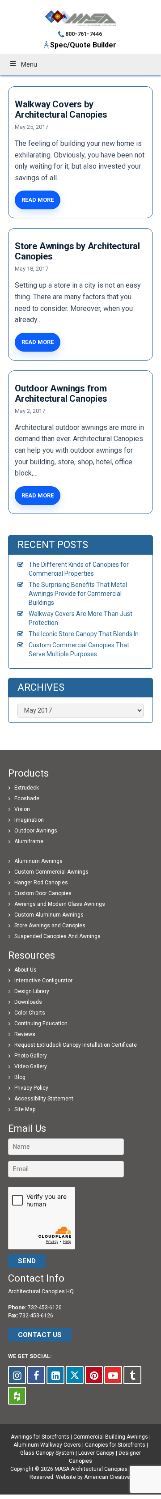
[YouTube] (113, 1375)
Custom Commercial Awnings (51, 872)
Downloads (28, 1002)
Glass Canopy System (47, 1453)
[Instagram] (17, 1375)
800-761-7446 (83, 33)
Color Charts (29, 1013)
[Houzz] (17, 1396)
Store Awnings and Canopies (49, 925)
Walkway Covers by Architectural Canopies (61, 109)
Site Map (24, 1109)
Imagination (29, 820)
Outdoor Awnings (35, 831)
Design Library (31, 991)
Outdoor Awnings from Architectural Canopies (61, 393)
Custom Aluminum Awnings (49, 915)
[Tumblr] (132, 1375)
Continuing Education (41, 1023)
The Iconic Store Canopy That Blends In (84, 633)
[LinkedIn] (55, 1375)
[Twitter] (75, 1375)
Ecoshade (26, 798)
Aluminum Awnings (38, 861)
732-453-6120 (45, 1307)
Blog (19, 1077)
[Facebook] (36, 1375)
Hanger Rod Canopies (41, 882)
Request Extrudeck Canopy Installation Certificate (75, 1045)
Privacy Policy (31, 1088)
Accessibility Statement (43, 1099)
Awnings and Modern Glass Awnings (59, 904)
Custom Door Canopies (43, 893)
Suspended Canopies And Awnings (57, 936)
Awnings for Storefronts (40, 1437)
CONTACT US (40, 1335)
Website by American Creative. (93, 1477)
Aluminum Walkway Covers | (49, 1445)
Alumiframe (28, 841)
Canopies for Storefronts (115, 1445)
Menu (29, 64)
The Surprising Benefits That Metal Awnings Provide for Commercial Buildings (78, 593)
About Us (25, 970)
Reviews (24, 1034)
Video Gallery (30, 1066)
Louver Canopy (96, 1453)
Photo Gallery (30, 1056)
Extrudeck (26, 788)
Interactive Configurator (43, 980)
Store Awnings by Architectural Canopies (77, 251)
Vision (22, 809)
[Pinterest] (94, 1375)
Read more (37, 199)
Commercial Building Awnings (110, 1437)
